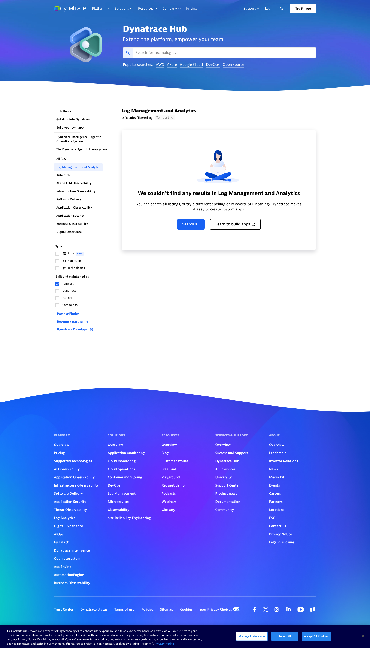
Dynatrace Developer (73, 329)
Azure (172, 65)
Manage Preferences (252, 636)
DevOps (213, 65)
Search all (191, 224)
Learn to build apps (232, 224)
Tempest (162, 117)
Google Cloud (191, 65)
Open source (233, 65)
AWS (160, 65)
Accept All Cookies (316, 636)
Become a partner (70, 322)
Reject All (284, 636)
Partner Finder (68, 314)
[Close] (363, 636)
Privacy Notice (164, 643)
